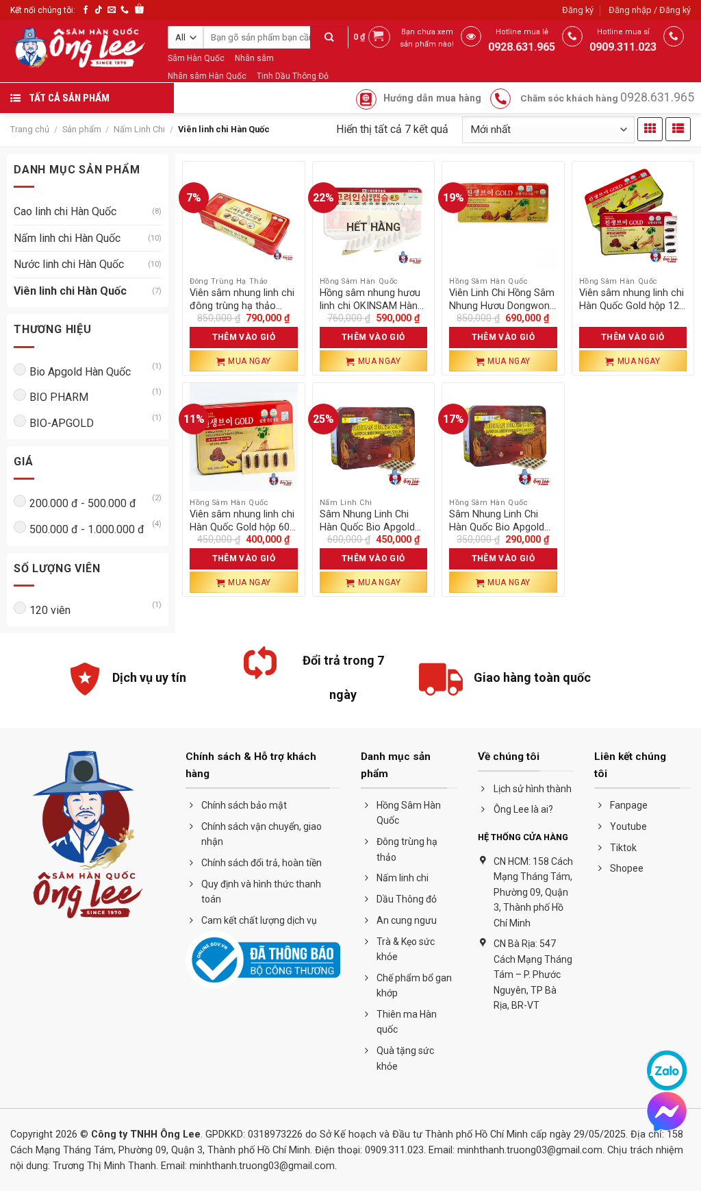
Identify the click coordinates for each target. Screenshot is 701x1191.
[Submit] (329, 39)
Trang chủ (29, 129)
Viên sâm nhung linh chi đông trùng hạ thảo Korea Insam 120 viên (242, 299)
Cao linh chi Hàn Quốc (65, 211)
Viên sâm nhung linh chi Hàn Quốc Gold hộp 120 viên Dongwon (632, 299)
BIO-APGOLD (61, 423)
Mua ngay (249, 361)
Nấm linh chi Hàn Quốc (67, 238)
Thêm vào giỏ (243, 337)
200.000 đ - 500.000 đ (82, 503)
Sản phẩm (81, 129)
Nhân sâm (254, 58)
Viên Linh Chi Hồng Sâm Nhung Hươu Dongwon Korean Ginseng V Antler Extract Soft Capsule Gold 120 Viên (502, 299)
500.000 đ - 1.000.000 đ (86, 529)
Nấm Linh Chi (139, 129)
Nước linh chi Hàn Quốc (69, 264)
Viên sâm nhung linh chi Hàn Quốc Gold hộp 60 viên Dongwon (242, 521)
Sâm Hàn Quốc (196, 58)
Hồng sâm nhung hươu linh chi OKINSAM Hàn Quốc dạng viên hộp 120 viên (373, 299)
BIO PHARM (58, 397)
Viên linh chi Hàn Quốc (70, 290)
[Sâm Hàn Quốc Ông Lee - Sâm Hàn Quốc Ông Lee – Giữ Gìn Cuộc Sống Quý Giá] (78, 48)
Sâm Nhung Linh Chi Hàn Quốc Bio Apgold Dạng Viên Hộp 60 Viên (499, 521)
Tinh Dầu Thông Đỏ (293, 76)
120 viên (50, 610)
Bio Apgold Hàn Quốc (80, 371)
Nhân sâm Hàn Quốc (207, 76)
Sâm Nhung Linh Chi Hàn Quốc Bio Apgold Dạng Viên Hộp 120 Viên (373, 521)
